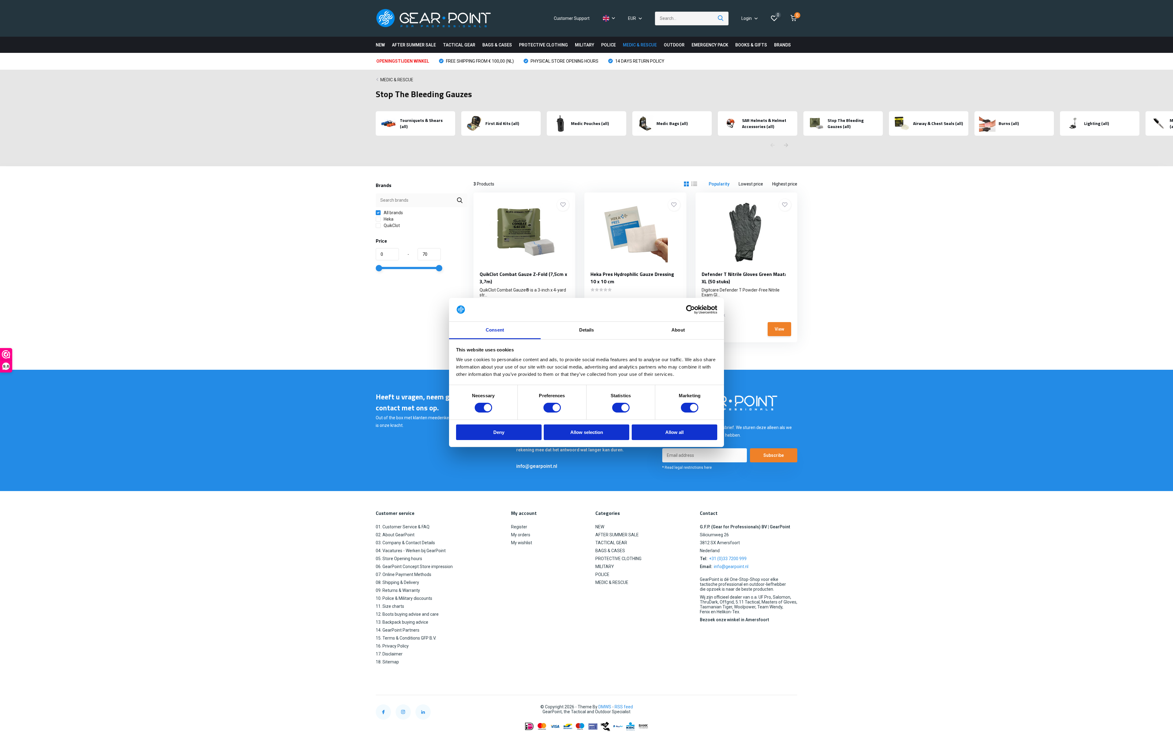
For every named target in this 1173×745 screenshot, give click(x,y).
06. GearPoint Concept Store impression (414, 566)
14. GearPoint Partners (397, 630)
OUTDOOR (674, 44)
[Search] (721, 18)
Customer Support (572, 18)
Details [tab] (586, 329)
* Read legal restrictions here (687, 467)
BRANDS (782, 44)
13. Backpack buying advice (402, 622)
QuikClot (391, 225)
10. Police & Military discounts (404, 598)
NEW (380, 44)
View (779, 329)
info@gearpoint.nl (536, 466)
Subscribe (773, 455)
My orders (520, 534)
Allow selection (586, 432)
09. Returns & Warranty (398, 590)
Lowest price (751, 184)
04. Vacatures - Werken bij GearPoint (411, 550)
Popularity (719, 184)
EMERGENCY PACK (710, 44)
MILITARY (584, 44)
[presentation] (772, 145)
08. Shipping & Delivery (397, 582)
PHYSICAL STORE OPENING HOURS (564, 61)
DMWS (604, 706)
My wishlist (521, 542)
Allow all (674, 432)
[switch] (552, 408)
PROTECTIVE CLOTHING (543, 44)
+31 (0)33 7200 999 (728, 558)
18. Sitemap (387, 661)
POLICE (608, 44)
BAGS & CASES (497, 44)
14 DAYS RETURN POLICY (639, 61)
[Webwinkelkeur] (791, 707)
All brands (393, 212)
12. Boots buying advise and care (407, 614)
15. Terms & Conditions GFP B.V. (406, 638)
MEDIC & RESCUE (640, 44)
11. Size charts (390, 606)
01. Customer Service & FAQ (402, 526)
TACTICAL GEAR (459, 44)
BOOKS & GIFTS (751, 44)
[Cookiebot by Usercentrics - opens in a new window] (690, 309)
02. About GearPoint (395, 534)
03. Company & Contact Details (405, 542)
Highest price (784, 184)
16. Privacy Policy (392, 646)
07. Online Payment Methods (403, 574)
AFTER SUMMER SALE (414, 44)
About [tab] (678, 329)
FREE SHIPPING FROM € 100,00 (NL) (479, 61)
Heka (388, 219)
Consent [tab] (495, 329)
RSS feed (624, 706)
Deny (498, 432)
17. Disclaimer (389, 653)
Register (519, 526)
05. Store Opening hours (399, 558)
